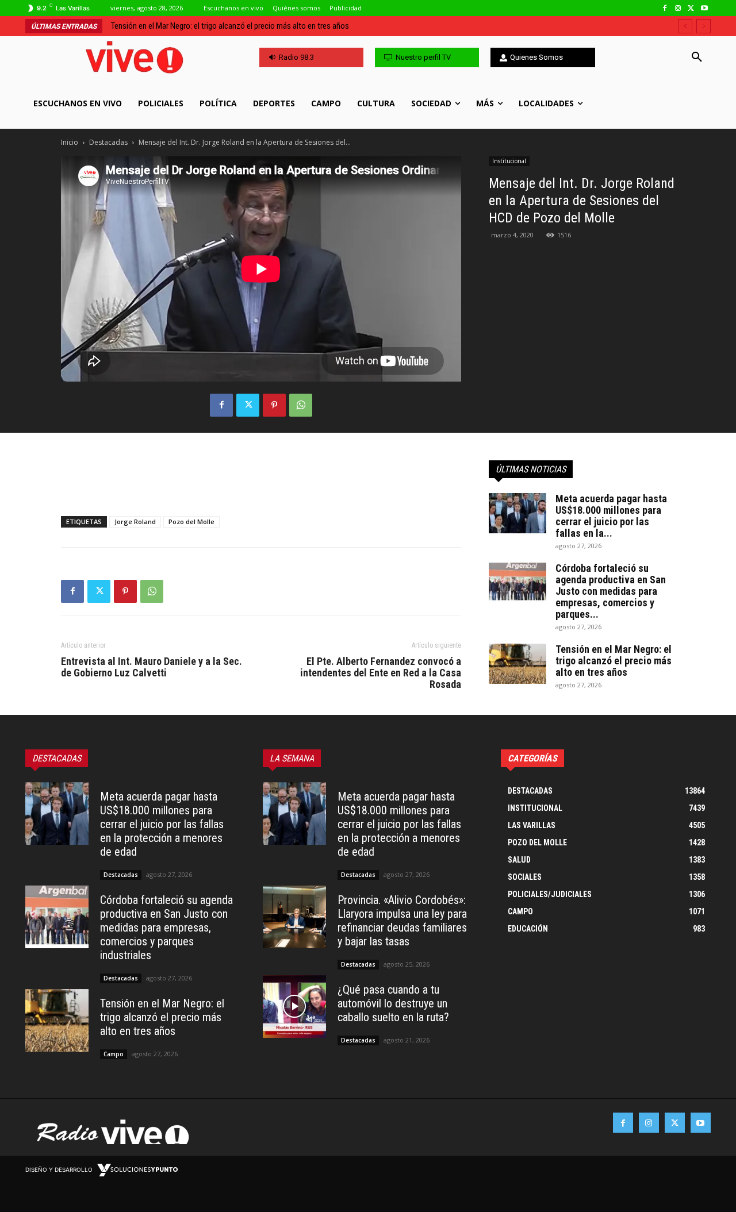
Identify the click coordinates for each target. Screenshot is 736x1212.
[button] (697, 57)
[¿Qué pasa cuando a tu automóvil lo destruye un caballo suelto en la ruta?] (294, 1006)
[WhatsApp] (300, 405)
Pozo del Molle (191, 521)
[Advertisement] (261, 477)
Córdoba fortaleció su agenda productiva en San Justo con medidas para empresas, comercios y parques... (610, 591)
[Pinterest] (274, 405)
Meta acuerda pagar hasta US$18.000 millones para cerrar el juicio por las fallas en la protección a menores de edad (162, 824)
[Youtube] (704, 8)
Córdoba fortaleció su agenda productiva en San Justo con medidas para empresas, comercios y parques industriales (166, 927)
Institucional (509, 161)
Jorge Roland (135, 521)
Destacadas (108, 142)
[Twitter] (690, 8)
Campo (113, 1054)
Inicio (69, 142)
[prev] (685, 26)
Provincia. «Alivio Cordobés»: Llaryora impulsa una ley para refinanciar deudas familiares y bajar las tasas (402, 920)
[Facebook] (665, 8)
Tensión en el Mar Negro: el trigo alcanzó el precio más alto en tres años (230, 26)
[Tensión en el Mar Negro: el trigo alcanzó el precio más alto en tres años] (517, 664)
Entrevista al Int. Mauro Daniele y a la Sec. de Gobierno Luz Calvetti (151, 667)
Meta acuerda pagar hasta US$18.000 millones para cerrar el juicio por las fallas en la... (611, 516)
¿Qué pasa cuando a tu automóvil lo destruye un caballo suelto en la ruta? (393, 1003)
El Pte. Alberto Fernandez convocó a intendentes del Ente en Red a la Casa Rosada (380, 673)
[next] (703, 26)
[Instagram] (678, 8)
